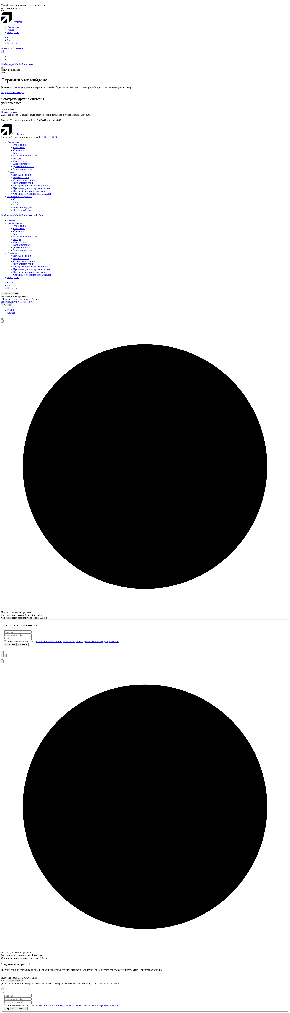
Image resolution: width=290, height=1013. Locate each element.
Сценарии (18, 150)
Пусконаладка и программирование (31, 188)
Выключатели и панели (25, 155)
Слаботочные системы (25, 180)
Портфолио (13, 32)
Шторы (17, 158)
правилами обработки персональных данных (59, 641)
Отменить (22, 644)
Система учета (20, 161)
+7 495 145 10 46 (48, 137)
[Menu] (2, 67)
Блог (9, 40)
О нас (10, 37)
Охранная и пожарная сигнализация (32, 193)
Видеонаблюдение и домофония (30, 191)
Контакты (12, 43)
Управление (19, 144)
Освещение (19, 147)
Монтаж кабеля (21, 177)
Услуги (10, 29)
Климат (17, 153)
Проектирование (22, 174)
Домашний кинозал (23, 166)
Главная (11, 220)
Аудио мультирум (22, 164)
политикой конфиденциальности (102, 641)
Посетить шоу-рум (22, 207)
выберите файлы (15, 981)
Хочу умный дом (22, 210)
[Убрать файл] (2, 992)
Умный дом (13, 27)
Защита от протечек (23, 169)
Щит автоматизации (23, 183)
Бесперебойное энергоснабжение (30, 185)
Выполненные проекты (19, 196)
